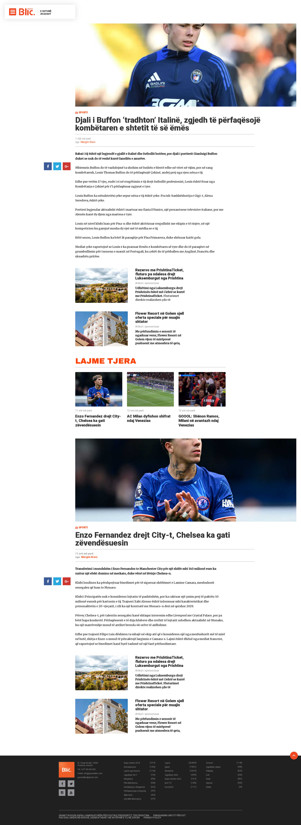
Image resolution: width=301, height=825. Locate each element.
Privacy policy (152, 817)
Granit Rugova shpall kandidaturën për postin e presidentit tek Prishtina (104, 815)
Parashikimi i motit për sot (169, 815)
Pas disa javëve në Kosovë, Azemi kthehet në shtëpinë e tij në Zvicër (99, 817)
